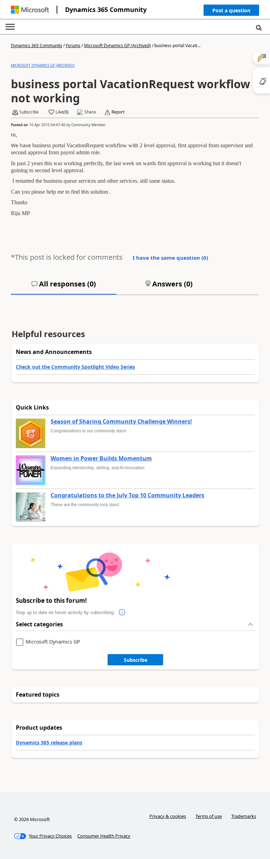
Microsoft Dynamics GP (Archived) (117, 46)
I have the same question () (170, 257)
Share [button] (90, 112)
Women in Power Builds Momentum (101, 459)
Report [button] (117, 112)
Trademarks (243, 816)
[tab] (63, 287)
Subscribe (135, 660)
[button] (231, 12)
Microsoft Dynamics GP (53, 642)
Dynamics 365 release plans (49, 742)
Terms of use (208, 816)
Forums (73, 46)
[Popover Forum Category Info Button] (122, 612)
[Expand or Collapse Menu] (10, 26)
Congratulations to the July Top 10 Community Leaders (127, 495)
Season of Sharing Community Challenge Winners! (121, 422)
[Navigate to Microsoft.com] (30, 10)
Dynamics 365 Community (106, 9)
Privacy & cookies (167, 816)
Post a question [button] (231, 10)
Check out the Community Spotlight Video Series (75, 366)
